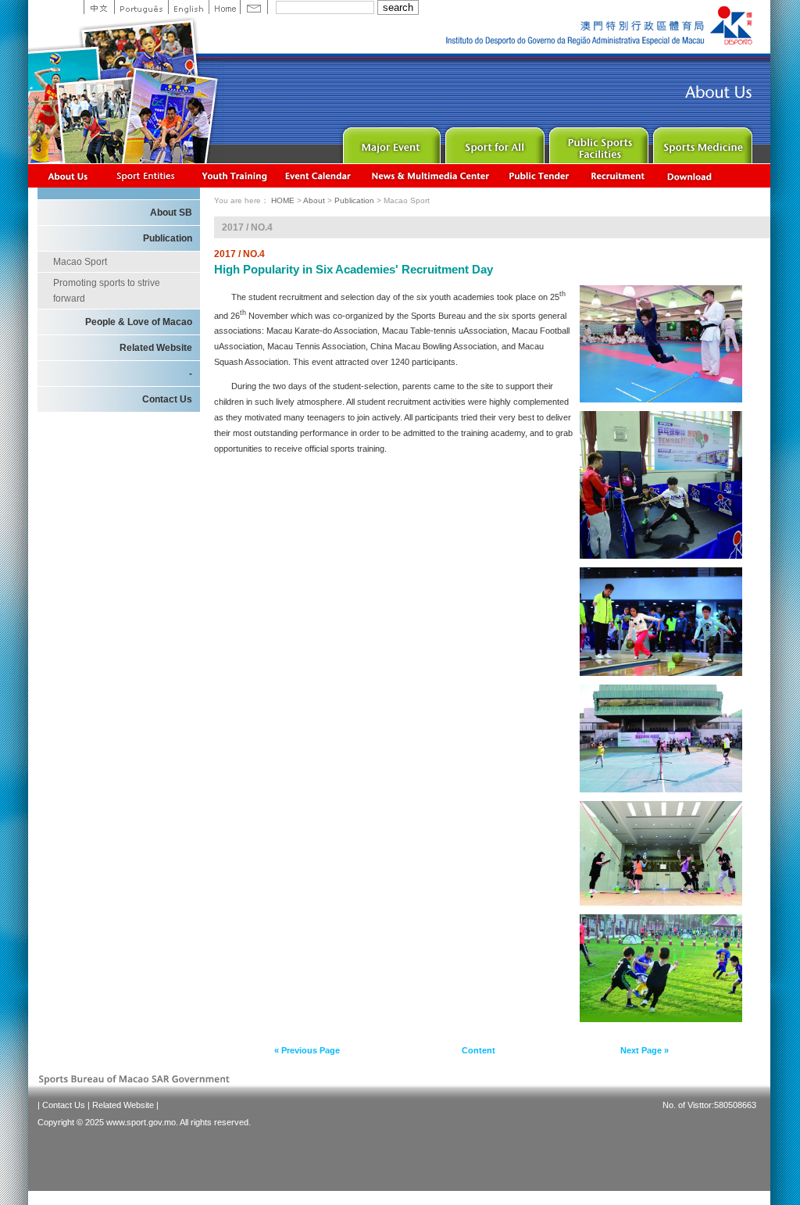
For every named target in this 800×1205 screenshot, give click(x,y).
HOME (283, 200)
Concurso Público (540, 175)
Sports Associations (145, 175)
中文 (99, 7)
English (188, 7)
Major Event (389, 141)
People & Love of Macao (138, 321)
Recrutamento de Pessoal (618, 175)
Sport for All (493, 141)
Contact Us (167, 399)
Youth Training (235, 175)
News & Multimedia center (430, 175)
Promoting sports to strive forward (106, 290)
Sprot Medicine (701, 141)
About (68, 175)
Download (690, 175)
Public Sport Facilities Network (597, 141)
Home (224, 7)
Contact (254, 7)
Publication (167, 238)
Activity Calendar (318, 175)
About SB (171, 212)
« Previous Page (307, 1050)
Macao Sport (80, 261)
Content (478, 1050)
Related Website (156, 347)
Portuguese (141, 7)
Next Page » (644, 1050)
